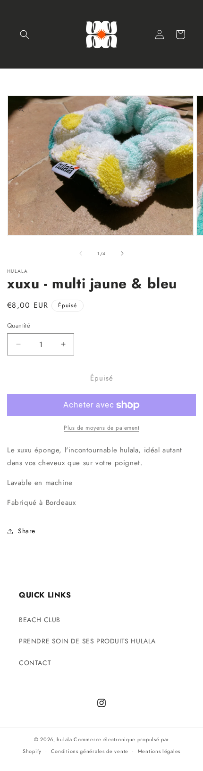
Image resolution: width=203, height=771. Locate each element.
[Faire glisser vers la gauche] (80, 253)
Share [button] (26, 531)
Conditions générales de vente (89, 751)
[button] (24, 34)
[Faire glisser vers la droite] (122, 253)
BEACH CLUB (39, 619)
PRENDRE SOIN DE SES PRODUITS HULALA (87, 641)
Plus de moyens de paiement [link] (101, 428)
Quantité (18, 325)
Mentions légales (159, 751)
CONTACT (35, 662)
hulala (64, 739)
